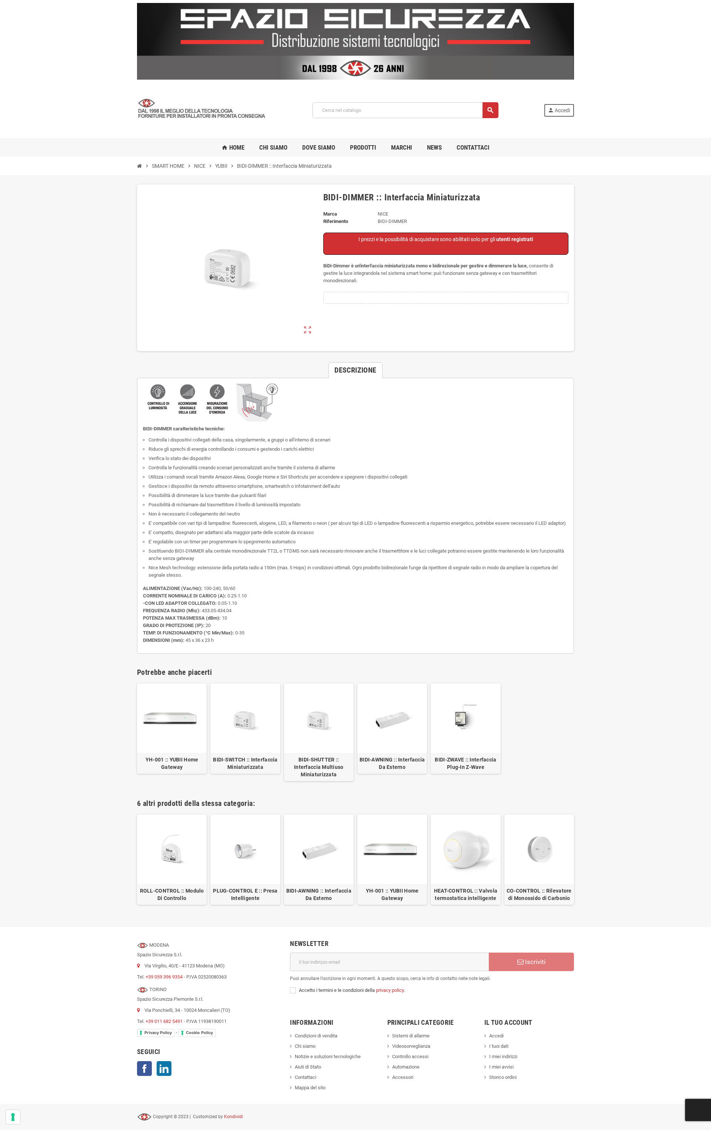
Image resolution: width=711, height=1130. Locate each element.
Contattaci (305, 1077)
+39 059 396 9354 (164, 977)
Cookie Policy (199, 1032)
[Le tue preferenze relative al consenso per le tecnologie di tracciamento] (13, 1117)
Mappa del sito (310, 1087)
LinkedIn (164, 1068)
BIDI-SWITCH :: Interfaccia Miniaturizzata (245, 763)
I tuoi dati (498, 1046)
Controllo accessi (410, 1056)
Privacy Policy (158, 1032)
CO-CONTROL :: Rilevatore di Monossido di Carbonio (539, 894)
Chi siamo (305, 1046)
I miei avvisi (501, 1067)
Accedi (496, 1036)
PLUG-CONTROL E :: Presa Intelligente (245, 894)
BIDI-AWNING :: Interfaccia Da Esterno (392, 763)
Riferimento (335, 221)
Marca (330, 214)
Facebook (144, 1068)
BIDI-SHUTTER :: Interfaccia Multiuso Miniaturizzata (319, 767)
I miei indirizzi (503, 1056)
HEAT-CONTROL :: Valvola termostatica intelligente (465, 894)
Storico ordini (503, 1077)
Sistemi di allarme (411, 1036)
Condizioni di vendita (316, 1036)
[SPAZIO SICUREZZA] (202, 110)
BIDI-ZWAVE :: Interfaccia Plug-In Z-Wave (465, 763)
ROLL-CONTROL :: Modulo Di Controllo (172, 894)
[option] (171, 859)
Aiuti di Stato (308, 1067)
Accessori (402, 1077)
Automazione (406, 1067)
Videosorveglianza (411, 1046)
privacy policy (390, 990)
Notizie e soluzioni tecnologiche (328, 1056)
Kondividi (233, 1116)
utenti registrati (514, 239)
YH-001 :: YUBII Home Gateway (172, 763)
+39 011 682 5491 (164, 1021)
